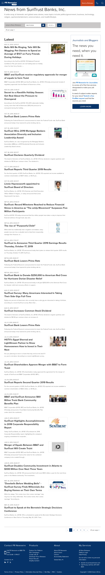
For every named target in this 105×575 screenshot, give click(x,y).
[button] (43, 25)
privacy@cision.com (94, 563)
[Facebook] (8, 562)
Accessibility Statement (61, 557)
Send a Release (87, 3)
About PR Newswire (60, 550)
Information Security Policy (34, 572)
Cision (94, 572)
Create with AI (33, 555)
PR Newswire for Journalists (87, 82)
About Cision (58, 552)
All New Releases (84, 550)
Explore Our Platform (35, 550)
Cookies (59, 572)
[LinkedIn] (5, 562)
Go (59, 25)
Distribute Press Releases (37, 557)
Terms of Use (8, 572)
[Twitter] (10, 562)
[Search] (102, 3)
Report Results (34, 559)
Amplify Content (34, 561)
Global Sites (58, 560)
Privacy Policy (19, 572)
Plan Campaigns (34, 552)
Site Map (47, 572)
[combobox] (51, 25)
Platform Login (83, 552)
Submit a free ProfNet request (83, 97)
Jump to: (13, 25)
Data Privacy (83, 555)
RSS (53, 572)
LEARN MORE (85, 106)
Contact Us (8, 560)
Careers (56, 555)
